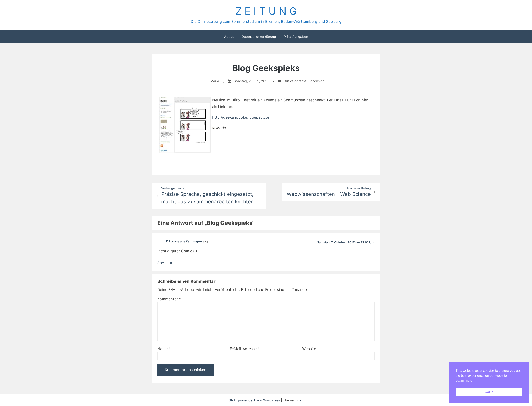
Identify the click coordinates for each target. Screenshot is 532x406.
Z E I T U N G (266, 11)
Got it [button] (489, 392)
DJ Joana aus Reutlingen (184, 241)
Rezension (316, 81)
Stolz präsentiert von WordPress (255, 400)
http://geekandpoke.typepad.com (241, 117)
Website (309, 349)
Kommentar (169, 299)
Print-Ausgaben (296, 36)
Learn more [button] (464, 380)
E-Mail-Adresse (245, 349)
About (229, 36)
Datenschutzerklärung (258, 36)
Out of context (295, 81)
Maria (214, 81)
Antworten (164, 262)
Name (164, 349)
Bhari (299, 400)
